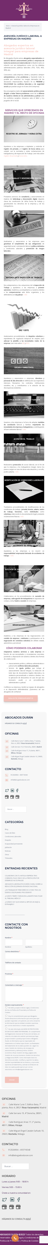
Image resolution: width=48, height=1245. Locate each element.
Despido (8, 840)
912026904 (14, 775)
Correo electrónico (12, 951)
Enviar (12, 1080)
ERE (23, 343)
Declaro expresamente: (14, 1005)
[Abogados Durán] (24, 8)
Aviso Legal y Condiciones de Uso (27, 1237)
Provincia (9, 974)
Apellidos (28, 947)
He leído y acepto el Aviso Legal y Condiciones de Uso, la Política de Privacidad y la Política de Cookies (22, 1010)
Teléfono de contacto (13, 963)
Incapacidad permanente (14, 844)
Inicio (8, 26)
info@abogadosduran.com (20, 780)
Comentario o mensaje (14, 985)
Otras (7, 855)
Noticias (8, 851)
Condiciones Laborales (13, 836)
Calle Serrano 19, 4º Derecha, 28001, (26, 747)
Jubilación (8, 847)
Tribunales (8, 858)
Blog (6, 829)
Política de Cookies (30, 1240)
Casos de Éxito (10, 833)
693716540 (24, 775)
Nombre (8, 938)
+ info (25, 295)
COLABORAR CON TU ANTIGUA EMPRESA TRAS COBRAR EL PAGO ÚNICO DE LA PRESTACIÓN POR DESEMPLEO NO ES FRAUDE (22, 878)
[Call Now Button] (15, 1238)
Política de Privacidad (9, 1240)
